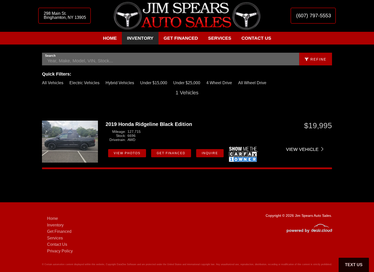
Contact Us (256, 38)
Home (110, 38)
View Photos (127, 153)
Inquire (210, 153)
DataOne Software (126, 264)
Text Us (354, 265)
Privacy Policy (60, 251)
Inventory (140, 38)
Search (50, 56)
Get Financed (181, 38)
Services (219, 38)
